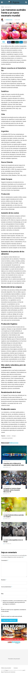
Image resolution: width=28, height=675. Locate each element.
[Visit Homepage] (14, 2)
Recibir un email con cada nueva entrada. (11, 616)
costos (8, 435)
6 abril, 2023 (17, 19)
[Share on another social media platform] (25, 42)
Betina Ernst (9, 19)
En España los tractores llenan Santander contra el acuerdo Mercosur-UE (12, 490)
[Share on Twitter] (13, 42)
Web (2, 593)
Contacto (16, 668)
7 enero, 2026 (7, 518)
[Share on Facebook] (9, 42)
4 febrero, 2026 (7, 467)
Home (2, 7)
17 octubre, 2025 (7, 543)
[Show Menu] (2, 2)
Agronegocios (8, 7)
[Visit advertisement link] (14, 634)
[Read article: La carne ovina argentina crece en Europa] (14, 531)
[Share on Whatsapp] (17, 42)
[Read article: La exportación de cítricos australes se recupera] (14, 506)
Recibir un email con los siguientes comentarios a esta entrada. (13, 610)
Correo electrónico (6, 586)
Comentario (4, 560)
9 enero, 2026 (7, 493)
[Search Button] (26, 2)
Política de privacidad (6, 668)
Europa (13, 435)
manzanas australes (7, 438)
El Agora (6, 670)
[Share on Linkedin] (21, 42)
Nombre (3, 580)
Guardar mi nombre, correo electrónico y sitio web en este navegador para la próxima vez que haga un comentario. (15, 602)
